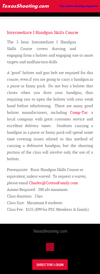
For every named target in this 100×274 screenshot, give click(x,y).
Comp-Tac (79, 112)
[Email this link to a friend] (91, 41)
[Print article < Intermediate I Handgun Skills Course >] (85, 41)
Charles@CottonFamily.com (53, 182)
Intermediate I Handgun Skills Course (42, 32)
